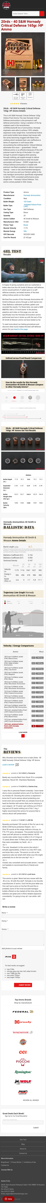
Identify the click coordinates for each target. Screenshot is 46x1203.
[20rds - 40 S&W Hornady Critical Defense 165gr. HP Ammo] (23, 54)
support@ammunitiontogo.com (17, 1194)
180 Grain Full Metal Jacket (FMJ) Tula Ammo (13, 669)
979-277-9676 (9, 1189)
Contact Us (23, 1153)
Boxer (26, 225)
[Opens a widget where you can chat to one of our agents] (8, 1199)
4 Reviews (23, 104)
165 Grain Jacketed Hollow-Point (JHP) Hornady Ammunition (14, 726)
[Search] (41, 13)
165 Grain (27, 201)
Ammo (15, 651)
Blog (23, 1144)
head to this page (21, 329)
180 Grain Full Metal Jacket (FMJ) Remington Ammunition (14, 697)
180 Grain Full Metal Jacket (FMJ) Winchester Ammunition (14, 683)
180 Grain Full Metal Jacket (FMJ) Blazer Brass (13, 657)
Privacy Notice (16, 1162)
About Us (23, 1149)
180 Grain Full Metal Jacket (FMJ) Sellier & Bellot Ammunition (13, 663)
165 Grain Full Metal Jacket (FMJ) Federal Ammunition (13, 692)
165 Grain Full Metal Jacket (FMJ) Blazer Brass (13, 716)
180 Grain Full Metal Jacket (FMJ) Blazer (13, 678)
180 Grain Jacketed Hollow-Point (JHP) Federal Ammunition (15, 711)
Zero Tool (23, 1139)
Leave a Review (8, 765)
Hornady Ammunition (32, 195)
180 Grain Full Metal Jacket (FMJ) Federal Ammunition (13, 702)
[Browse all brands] (41, 1100)
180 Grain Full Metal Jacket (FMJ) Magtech (13, 673)
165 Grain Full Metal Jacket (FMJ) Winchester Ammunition (14, 687)
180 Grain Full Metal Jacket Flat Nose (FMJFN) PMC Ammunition (15, 706)
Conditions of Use (30, 1162)
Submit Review (24, 985)
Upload (8, 957)
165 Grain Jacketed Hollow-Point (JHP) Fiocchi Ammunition (15, 720)
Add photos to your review (12, 948)
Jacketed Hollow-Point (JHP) (32, 205)
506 (25, 231)
